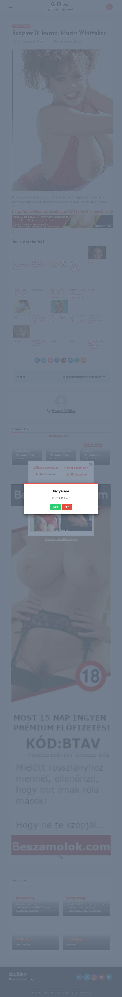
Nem (67, 507)
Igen (55, 507)
